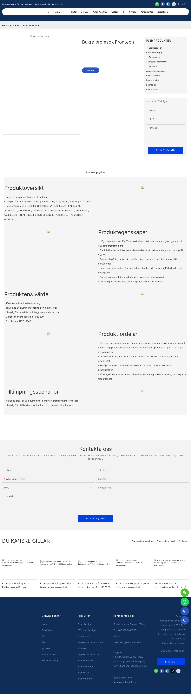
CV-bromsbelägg (87, 630)
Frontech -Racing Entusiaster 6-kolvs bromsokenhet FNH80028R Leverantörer (57, 585)
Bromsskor (83, 672)
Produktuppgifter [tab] (95, 172)
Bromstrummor (85, 678)
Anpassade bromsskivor (143, 541)
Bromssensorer (85, 660)
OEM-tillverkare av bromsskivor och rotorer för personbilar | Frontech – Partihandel (170, 585)
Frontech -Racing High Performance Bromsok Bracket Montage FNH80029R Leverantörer (17, 585)
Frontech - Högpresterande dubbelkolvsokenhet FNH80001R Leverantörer (132, 585)
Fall (43, 642)
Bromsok (82, 648)
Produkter (183, 541)
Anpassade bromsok (166, 541)
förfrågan (90, 70)
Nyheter (46, 648)
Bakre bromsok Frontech (28, 25)
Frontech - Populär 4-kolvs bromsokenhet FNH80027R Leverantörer (94, 585)
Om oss (46, 636)
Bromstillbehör (85, 666)
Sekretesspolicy (50, 660)
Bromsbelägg (85, 624)
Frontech (6, 25)
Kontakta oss (48, 654)
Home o (46, 624)
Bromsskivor (84, 636)
